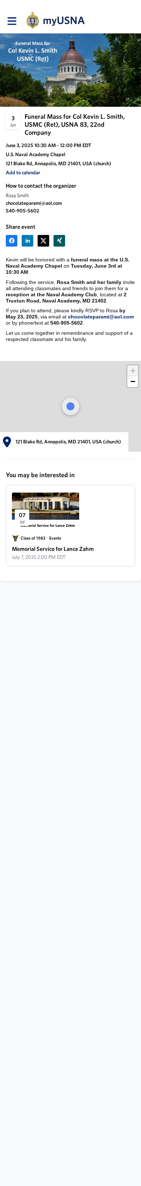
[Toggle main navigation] (11, 20)
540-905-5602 (22, 211)
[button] (132, 370)
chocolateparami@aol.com (101, 317)
